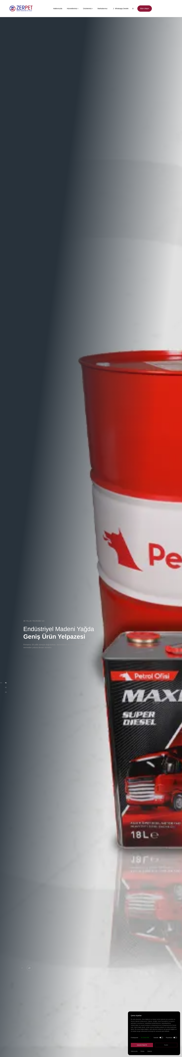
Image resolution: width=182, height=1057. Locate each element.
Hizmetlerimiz (72, 8)
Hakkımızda (57, 8)
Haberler (149, 1051)
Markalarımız (102, 8)
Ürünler (142, 1051)
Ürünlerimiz (87, 8)
